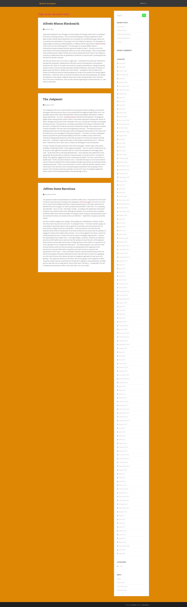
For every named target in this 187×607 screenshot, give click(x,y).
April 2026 (122, 67)
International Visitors (123, 38)
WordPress (146, 605)
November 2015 (124, 337)
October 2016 (123, 295)
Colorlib (133, 605)
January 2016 (123, 329)
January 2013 (123, 451)
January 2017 (123, 287)
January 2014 (123, 405)
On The (119, 42)
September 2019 (124, 177)
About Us (143, 3)
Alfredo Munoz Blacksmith (61, 23)
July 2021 (122, 97)
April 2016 (122, 318)
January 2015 (123, 371)
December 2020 (124, 120)
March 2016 (123, 322)
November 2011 (124, 500)
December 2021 (124, 86)
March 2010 (123, 542)
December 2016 (124, 291)
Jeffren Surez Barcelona (59, 189)
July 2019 (122, 185)
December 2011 (124, 496)
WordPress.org (121, 590)
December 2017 (124, 246)
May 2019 (122, 192)
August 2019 (123, 181)
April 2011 (122, 527)
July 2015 (122, 352)
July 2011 (122, 515)
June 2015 (122, 356)
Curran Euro (120, 27)
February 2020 (123, 158)
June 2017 (122, 268)
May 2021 (122, 105)
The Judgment (52, 99)
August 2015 (123, 348)
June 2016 (122, 310)
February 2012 (123, 489)
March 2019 (123, 196)
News (121, 566)
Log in (119, 579)
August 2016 (123, 303)
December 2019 (124, 166)
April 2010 (122, 538)
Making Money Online (124, 34)
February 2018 (123, 238)
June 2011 (122, 519)
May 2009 (122, 553)
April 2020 (122, 151)
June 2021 (122, 101)
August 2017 (123, 261)
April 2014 (122, 394)
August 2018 (123, 215)
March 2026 (123, 71)
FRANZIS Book (121, 30)
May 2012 (122, 477)
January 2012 (123, 493)
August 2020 (123, 135)
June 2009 (122, 550)
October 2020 (123, 128)
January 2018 (123, 242)
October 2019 (123, 173)
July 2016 (122, 306)
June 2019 (122, 189)
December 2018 (124, 200)
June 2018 (122, 223)
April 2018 (122, 230)
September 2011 (124, 508)
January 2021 (123, 116)
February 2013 (123, 447)
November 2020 (124, 124)
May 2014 (122, 390)
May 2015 (122, 360)
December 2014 (124, 375)
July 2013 (122, 428)
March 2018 (123, 234)
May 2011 (122, 523)
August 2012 (123, 470)
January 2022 (123, 82)
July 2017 (122, 265)
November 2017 (124, 249)
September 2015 (124, 344)
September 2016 (124, 299)
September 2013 (124, 420)
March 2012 (123, 485)
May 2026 (122, 63)
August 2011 (123, 512)
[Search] (144, 15)
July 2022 (122, 78)
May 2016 (122, 314)
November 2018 (124, 204)
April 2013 (122, 439)
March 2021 (123, 113)
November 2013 (124, 413)
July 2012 (122, 474)
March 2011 (123, 531)
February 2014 (123, 401)
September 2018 (124, 211)
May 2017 (122, 272)
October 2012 (123, 462)
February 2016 (123, 325)
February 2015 (123, 367)
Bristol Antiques (47, 3)
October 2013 (123, 417)
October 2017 (123, 253)
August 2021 (123, 94)
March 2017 (123, 280)
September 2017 (124, 257)
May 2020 (122, 147)
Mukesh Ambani (100, 44)
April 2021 (122, 109)
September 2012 (124, 466)
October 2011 (123, 504)
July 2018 (122, 219)
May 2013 (122, 436)
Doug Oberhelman (70, 117)
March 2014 (123, 398)
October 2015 (123, 341)
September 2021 (124, 90)
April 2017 (122, 276)
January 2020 (123, 162)
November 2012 (124, 458)
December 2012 (124, 455)
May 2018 (122, 227)
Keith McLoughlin (85, 202)
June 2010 (122, 534)
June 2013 (122, 432)
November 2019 (124, 170)
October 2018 (123, 208)
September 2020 (124, 132)
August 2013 (123, 424)
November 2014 (124, 379)
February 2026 (123, 75)
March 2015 (123, 363)
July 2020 (122, 139)
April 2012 (122, 481)
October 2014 (123, 382)
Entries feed (120, 583)
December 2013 (124, 409)
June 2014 (122, 386)
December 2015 (124, 333)
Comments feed (122, 586)
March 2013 (123, 443)
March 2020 (123, 154)
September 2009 (124, 546)
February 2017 (123, 284)
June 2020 (122, 143)
